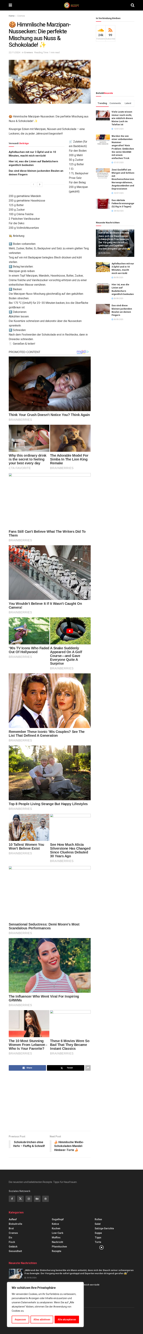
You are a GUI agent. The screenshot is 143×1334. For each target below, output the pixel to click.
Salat (98, 1223)
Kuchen (56, 1228)
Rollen (98, 1219)
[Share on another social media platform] (88, 1068)
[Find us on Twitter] (20, 1199)
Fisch (12, 1242)
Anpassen (20, 1319)
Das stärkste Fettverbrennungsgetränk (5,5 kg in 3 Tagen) (126, 203)
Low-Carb (57, 1233)
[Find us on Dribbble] (45, 1199)
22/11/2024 (14, 52)
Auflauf (13, 1219)
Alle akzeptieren (67, 1319)
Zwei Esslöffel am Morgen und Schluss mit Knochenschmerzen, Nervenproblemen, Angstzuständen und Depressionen (123, 179)
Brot (11, 1228)
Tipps (98, 1237)
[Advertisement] (50, 1101)
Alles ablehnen (41, 1319)
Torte (98, 1242)
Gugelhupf (58, 1219)
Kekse (55, 1223)
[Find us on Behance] (37, 1199)
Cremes (21, 16)
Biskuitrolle (15, 1223)
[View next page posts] (39, 184)
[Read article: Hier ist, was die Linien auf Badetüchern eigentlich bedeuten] (103, 288)
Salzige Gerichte (104, 1228)
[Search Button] (132, 5)
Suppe (98, 1233)
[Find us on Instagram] (28, 1199)
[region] (45, 1304)
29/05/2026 (105, 253)
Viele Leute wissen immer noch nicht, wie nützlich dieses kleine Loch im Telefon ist (122, 118)
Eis (10, 1237)
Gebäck (13, 1246)
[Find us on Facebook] (12, 1199)
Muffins (56, 1237)
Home (11, 16)
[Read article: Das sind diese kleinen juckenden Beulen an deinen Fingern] (103, 309)
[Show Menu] (10, 5)
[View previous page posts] (33, 184)
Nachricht (57, 1242)
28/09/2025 (118, 277)
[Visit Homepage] (71, 5)
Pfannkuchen (59, 1246)
